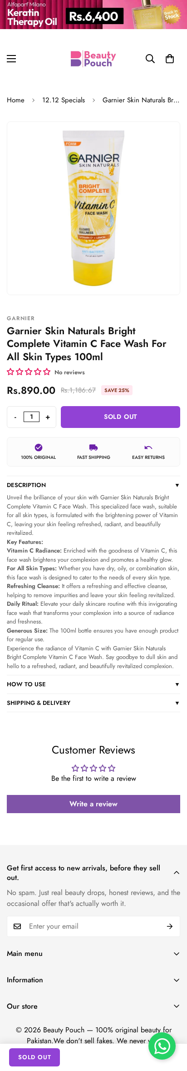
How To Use (93, 684)
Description (93, 485)
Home (16, 100)
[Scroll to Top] (171, 1023)
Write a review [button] (93, 804)
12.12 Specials (63, 100)
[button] (169, 58)
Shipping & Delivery (93, 703)
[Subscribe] (170, 926)
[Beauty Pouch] (93, 58)
